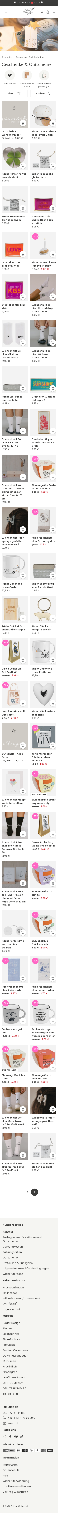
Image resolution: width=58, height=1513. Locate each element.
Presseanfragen (13, 1287)
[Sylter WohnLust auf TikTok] (22, 1436)
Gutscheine (10, 1257)
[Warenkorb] (53, 12)
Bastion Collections (15, 1350)
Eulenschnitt (11, 1334)
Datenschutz (11, 1470)
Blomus (7, 1328)
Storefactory (11, 1339)
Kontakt (8, 1232)
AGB (5, 1475)
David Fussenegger (15, 1356)
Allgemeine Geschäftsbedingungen (26, 1268)
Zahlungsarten (12, 1252)
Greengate (10, 1372)
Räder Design (11, 1323)
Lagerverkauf (11, 1309)
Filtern (11, 93)
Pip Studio (9, 1345)
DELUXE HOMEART (14, 1388)
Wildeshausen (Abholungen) (21, 1298)
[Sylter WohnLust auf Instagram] (4, 1436)
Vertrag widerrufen (15, 1492)
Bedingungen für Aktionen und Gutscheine (22, 1239)
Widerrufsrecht (13, 1274)
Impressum (10, 1465)
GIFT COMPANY (13, 1383)
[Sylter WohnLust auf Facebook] (10, 1436)
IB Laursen (9, 1361)
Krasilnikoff (10, 1366)
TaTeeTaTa (10, 1394)
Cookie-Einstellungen (17, 1486)
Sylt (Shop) (10, 1304)
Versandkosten (13, 1247)
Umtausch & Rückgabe (18, 1263)
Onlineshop (10, 1293)
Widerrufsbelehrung (16, 1481)
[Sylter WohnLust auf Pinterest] (16, 1436)
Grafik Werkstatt (14, 1377)
